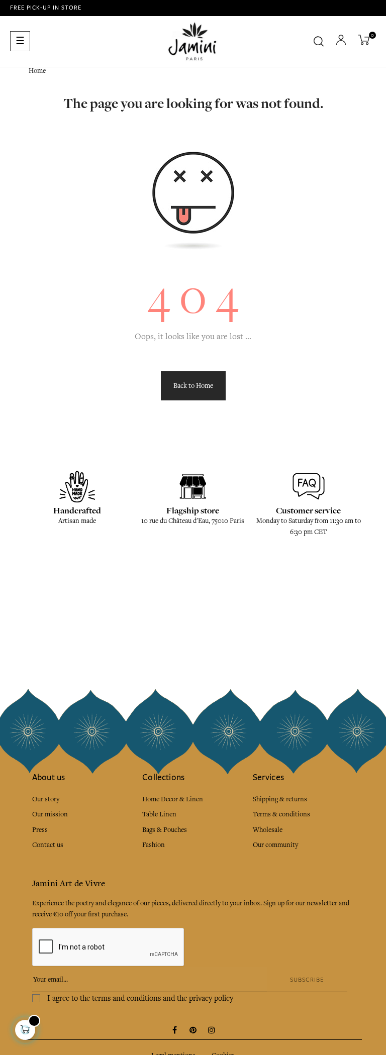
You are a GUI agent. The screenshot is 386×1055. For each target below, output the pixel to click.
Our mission (50, 814)
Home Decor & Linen (172, 799)
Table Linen (159, 814)
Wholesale (267, 829)
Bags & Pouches (164, 829)
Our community (275, 845)
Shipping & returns (280, 799)
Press (40, 829)
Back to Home (193, 385)
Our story (45, 799)
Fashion (153, 845)
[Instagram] (211, 1030)
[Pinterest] (193, 1030)
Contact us (47, 845)
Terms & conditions (281, 814)
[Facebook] (174, 1030)
